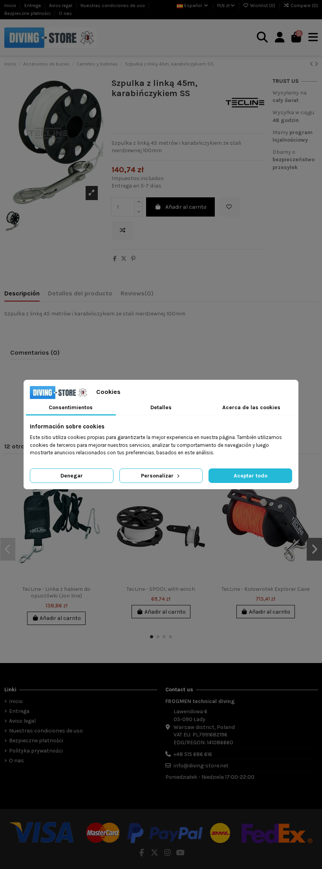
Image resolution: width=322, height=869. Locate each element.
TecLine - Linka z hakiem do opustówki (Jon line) (56, 592)
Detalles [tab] (161, 407)
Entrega (33, 5)
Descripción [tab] (22, 293)
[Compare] (307, 488)
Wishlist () (262, 5)
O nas (65, 13)
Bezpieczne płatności (28, 13)
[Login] (279, 38)
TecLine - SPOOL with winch (160, 589)
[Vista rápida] (98, 502)
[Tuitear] (123, 258)
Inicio (10, 5)
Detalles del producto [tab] (80, 293)
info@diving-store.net (201, 765)
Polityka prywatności (36, 750)
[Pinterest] (133, 258)
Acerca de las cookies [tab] (251, 407)
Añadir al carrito (186, 207)
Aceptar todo (250, 475)
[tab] (137, 295)
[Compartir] (115, 258)
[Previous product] (312, 64)
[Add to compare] (123, 230)
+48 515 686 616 (193, 754)
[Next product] (316, 64)
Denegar (71, 475)
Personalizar (158, 475)
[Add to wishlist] (229, 207)
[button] (151, 636)
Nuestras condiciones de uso (113, 5)
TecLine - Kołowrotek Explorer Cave (265, 589)
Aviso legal (61, 5)
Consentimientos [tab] (71, 407)
